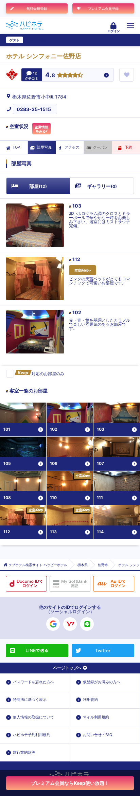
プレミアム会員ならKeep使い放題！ (70, 783)
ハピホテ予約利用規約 (31, 734)
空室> (82, 270)
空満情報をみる (41, 129)
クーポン (100, 147)
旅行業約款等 (24, 752)
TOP (16, 147)
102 (76, 312)
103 (76, 206)
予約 (128, 147)
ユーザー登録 (36, 40)
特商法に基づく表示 (30, 699)
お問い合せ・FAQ (97, 734)
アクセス (72, 147)
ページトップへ (67, 667)
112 (76, 259)
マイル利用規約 (96, 717)
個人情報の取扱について (33, 717)
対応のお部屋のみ (48, 373)
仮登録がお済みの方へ (101, 682)
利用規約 (90, 699)
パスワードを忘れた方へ (33, 682)
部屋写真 (44, 147)
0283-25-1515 (34, 109)
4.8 (50, 75)
